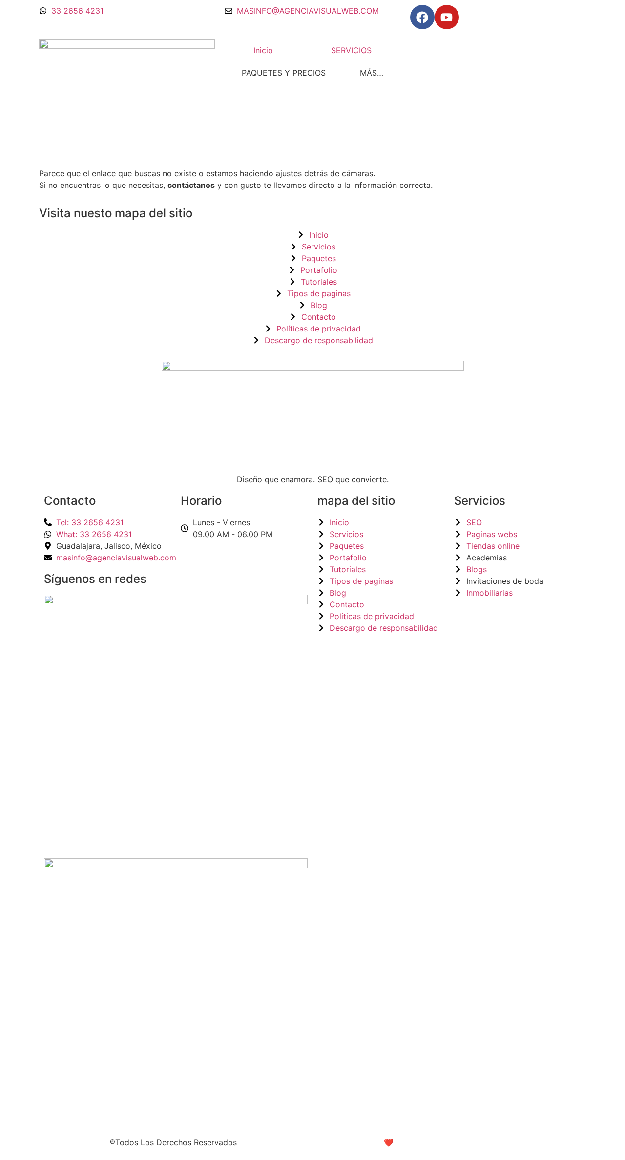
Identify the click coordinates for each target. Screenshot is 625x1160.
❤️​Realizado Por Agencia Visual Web (452, 1142)
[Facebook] (422, 17)
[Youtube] (447, 17)
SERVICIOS (351, 50)
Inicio (263, 50)
